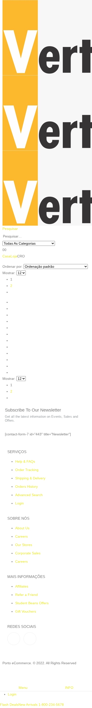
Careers (21, 536)
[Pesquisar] (57, 243)
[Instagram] (13, 638)
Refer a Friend (26, 595)
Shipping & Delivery (30, 478)
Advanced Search (29, 495)
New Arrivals (28, 705)
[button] (10, 229)
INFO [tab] (69, 688)
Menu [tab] (23, 688)
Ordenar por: (12, 266)
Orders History (26, 486)
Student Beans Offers (32, 603)
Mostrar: (8, 273)
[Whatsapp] (30, 638)
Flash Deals (9, 705)
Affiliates (21, 586)
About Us (22, 528)
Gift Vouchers (25, 611)
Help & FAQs (25, 461)
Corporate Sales (27, 553)
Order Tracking (27, 470)
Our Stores (23, 545)
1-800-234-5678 (51, 705)
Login (19, 503)
